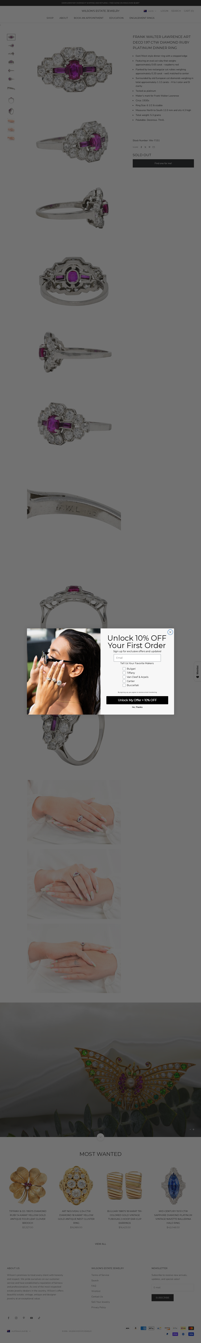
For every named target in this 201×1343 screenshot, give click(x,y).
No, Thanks (137, 707)
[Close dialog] (170, 632)
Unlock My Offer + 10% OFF (137, 700)
